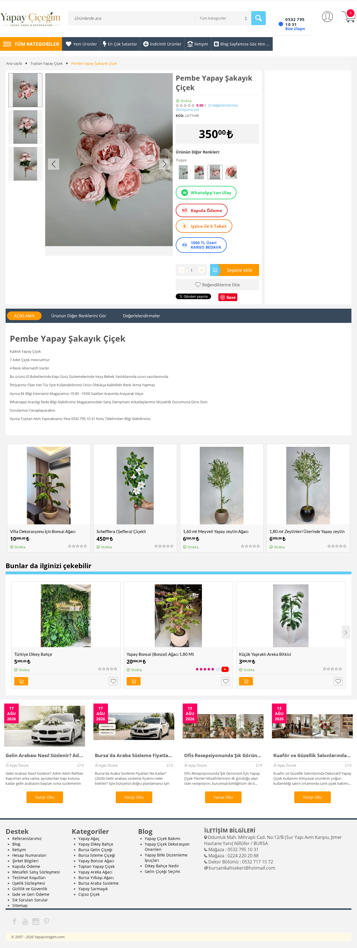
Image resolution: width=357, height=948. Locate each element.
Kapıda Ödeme (26, 866)
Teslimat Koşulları (29, 877)
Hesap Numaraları (29, 855)
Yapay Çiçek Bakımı (162, 838)
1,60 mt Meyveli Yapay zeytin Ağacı (216, 531)
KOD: (180, 115)
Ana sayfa (14, 63)
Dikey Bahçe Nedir (162, 865)
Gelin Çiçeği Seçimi (162, 871)
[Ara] (258, 18)
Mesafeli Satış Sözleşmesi (36, 872)
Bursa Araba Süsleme (98, 883)
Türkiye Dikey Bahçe (33, 654)
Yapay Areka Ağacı (95, 872)
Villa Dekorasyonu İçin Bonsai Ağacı (43, 531)
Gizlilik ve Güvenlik (29, 888)
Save (231, 297)
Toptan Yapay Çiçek (46, 63)
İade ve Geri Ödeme (30, 894)
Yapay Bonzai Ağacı (96, 860)
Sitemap (20, 905)
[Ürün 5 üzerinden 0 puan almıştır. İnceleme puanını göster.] (78, 546)
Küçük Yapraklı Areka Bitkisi (265, 654)
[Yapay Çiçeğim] (30, 19)
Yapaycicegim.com (49, 936)
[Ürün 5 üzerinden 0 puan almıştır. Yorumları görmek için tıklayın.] (185, 105)
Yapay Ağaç (89, 838)
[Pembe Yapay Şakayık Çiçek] (109, 164)
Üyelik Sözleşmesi (28, 883)
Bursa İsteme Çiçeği (96, 855)
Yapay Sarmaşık (93, 888)
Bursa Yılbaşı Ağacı (96, 877)
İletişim (19, 849)
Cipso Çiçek (89, 894)
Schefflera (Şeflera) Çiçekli (121, 531)
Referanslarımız (27, 838)
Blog (16, 844)
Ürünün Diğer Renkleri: (198, 152)
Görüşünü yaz (187, 109)
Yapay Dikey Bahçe (95, 844)
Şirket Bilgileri (25, 860)
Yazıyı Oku (44, 797)
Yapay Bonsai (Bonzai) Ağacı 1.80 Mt (160, 654)
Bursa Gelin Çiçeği (95, 849)
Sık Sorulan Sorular (30, 900)
